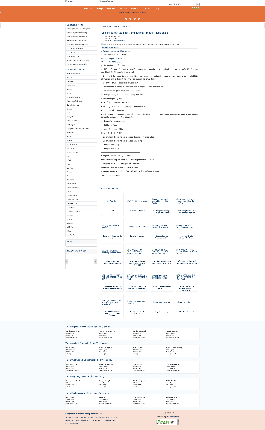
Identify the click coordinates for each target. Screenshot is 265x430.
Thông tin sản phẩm (118, 40)
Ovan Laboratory (72, 199)
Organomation (72, 195)
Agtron (69, 77)
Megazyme (71, 85)
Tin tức (147, 9)
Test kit (122, 9)
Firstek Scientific (72, 144)
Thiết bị (99, 9)
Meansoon (70, 176)
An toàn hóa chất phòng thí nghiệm (78, 60)
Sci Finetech (71, 207)
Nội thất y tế (71, 52)
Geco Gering (71, 148)
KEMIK (69, 160)
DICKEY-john (71, 125)
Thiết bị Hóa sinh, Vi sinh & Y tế (77, 36)
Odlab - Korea (71, 184)
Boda (69, 113)
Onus (69, 191)
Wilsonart (70, 223)
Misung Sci (70, 180)
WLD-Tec (70, 227)
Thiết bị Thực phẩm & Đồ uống (77, 33)
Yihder (69, 231)
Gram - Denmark (72, 152)
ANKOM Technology (73, 73)
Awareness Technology (75, 101)
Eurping (69, 140)
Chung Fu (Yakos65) (73, 121)
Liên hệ (156, 9)
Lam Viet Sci (71, 235)
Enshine (69, 136)
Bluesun (69, 109)
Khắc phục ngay (173, 422)
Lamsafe (70, 81)
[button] (192, 8)
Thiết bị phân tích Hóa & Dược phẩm (78, 29)
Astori (69, 93)
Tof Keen (70, 215)
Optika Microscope (73, 188)
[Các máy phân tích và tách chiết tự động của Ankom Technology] (132, 16)
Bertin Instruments (73, 105)
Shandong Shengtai (73, 211)
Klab (68, 164)
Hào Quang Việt (173, 416)
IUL (68, 156)
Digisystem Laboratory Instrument (78, 128)
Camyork (70, 117)
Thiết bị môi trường (73, 56)
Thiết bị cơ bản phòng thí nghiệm (77, 44)
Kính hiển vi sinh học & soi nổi (76, 40)
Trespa (69, 219)
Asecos (69, 89)
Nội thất (110, 9)
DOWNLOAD (135, 9)
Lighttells (70, 168)
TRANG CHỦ (87, 9)
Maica (69, 172)
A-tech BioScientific (73, 97)
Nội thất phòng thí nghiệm (75, 48)
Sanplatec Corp (72, 203)
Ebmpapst (70, 132)
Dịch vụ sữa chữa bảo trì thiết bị (77, 64)
